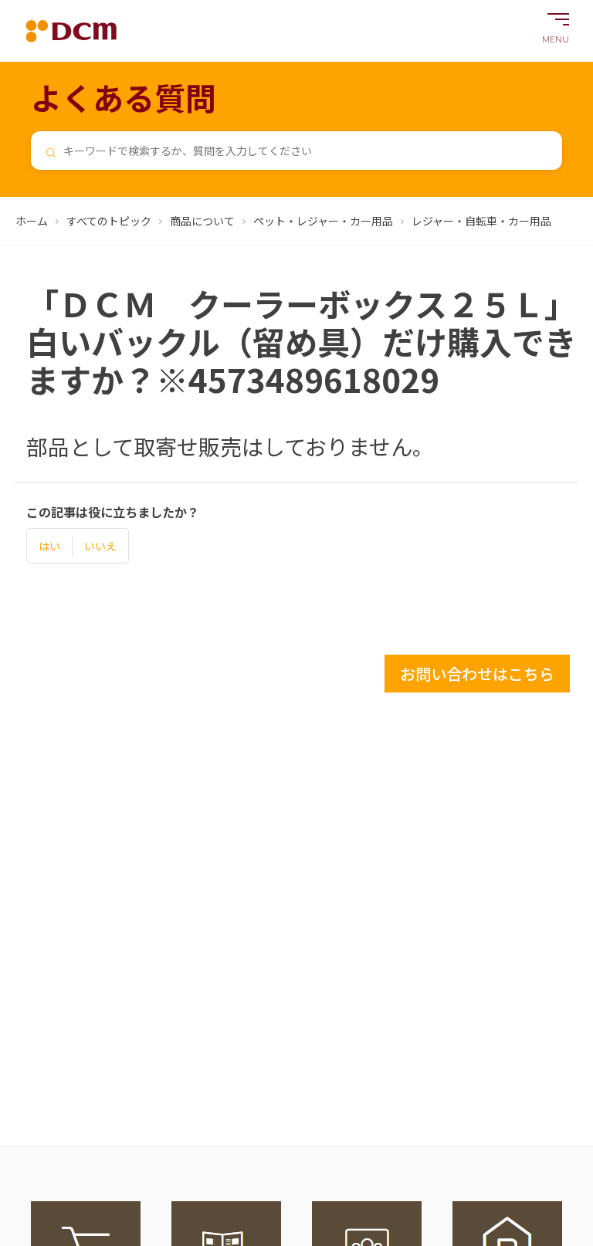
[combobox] (296, 150)
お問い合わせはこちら (477, 673)
